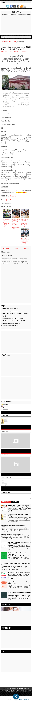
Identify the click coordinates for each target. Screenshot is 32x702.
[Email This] (5, 203)
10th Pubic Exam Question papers (10, 308)
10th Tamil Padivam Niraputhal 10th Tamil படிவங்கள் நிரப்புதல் (15, 488)
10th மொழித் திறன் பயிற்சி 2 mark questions (12, 318)
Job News (8, 41)
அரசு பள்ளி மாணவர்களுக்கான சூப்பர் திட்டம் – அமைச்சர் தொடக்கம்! (25, 241)
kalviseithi (14, 41)
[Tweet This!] (8, 200)
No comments (23, 51)
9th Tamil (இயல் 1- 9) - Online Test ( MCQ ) (19, 572)
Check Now (13, 196)
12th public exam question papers (10, 323)
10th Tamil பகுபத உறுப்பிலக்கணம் (9, 311)
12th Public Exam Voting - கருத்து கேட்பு (14, 412)
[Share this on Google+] (11, 200)
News (3, 328)
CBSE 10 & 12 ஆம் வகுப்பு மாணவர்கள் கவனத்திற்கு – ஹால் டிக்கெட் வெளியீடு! (24, 222)
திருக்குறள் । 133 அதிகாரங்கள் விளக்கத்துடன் (16, 474)
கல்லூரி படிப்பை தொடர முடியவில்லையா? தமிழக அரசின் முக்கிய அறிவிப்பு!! (7, 222)
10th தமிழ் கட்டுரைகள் (7, 316)
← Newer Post (5, 248)
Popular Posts (5, 501)
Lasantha (24, 690)
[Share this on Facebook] (6, 200)
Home (3, 41)
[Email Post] (2, 203)
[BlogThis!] (7, 203)
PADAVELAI (16, 12)
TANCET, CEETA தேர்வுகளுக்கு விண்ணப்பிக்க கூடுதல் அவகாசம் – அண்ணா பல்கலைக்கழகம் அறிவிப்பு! (16, 223)
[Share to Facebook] (10, 203)
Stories (8, 699)
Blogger (27, 688)
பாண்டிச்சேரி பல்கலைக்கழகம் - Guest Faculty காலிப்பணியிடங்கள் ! (16, 48)
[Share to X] (9, 203)
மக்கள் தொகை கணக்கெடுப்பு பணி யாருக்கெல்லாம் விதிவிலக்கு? (12, 451)
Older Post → (27, 248)
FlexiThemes (9, 690)
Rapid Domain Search (21, 691)
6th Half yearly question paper (9, 325)
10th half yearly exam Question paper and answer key (15, 313)
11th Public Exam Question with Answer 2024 (13, 320)
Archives (15, 501)
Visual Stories (24, 699)
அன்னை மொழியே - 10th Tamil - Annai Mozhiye (13, 427)
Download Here (21, 192)
